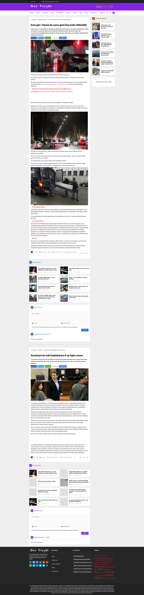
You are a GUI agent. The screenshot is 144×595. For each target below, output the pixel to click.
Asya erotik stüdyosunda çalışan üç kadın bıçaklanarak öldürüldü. (55, 91)
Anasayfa (34, 19)
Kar (106, 567)
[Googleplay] (40, 565)
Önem (109, 578)
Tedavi (98, 575)
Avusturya (41, 272)
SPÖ (102, 572)
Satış (99, 572)
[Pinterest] (47, 562)
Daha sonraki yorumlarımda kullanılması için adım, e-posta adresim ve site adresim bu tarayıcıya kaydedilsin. (55, 327)
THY (104, 575)
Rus (96, 572)
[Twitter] (34, 562)
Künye (53, 556)
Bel (109, 558)
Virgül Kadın (40, 19)
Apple (102, 555)
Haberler (97, 566)
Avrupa (97, 557)
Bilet (112, 558)
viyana (97, 577)
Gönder (48, 38)
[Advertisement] (22, 23)
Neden (100, 569)
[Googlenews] (34, 565)
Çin (106, 578)
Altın (98, 555)
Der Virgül (35, 252)
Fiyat (105, 562)
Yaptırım (103, 578)
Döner (108, 560)
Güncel (102, 564)
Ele (111, 560)
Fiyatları (109, 562)
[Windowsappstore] (43, 565)
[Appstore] (37, 565)
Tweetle (41, 38)
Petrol (111, 570)
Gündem (107, 564)
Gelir (96, 564)
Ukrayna (110, 574)
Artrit (108, 555)
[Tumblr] (47, 565)
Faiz (101, 562)
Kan (103, 566)
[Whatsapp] (30, 565)
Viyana (45, 19)
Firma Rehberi (55, 571)
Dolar (105, 560)
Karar (108, 567)
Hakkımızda (54, 560)
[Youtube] (43, 562)
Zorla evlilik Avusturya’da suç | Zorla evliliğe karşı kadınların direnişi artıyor (59, 1)
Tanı (95, 575)
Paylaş (34, 38)
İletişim (53, 567)
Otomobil (106, 570)
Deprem (101, 560)
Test (101, 575)
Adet (95, 555)
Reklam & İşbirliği (56, 564)
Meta (95, 570)
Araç (105, 555)
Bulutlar (96, 560)
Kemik (112, 567)
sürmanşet (109, 572)
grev (99, 564)
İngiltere (112, 578)
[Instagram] (37, 562)
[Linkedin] (40, 562)
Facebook (97, 562)
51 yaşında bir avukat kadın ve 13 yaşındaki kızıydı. (54, 84)
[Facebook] (30, 562)
